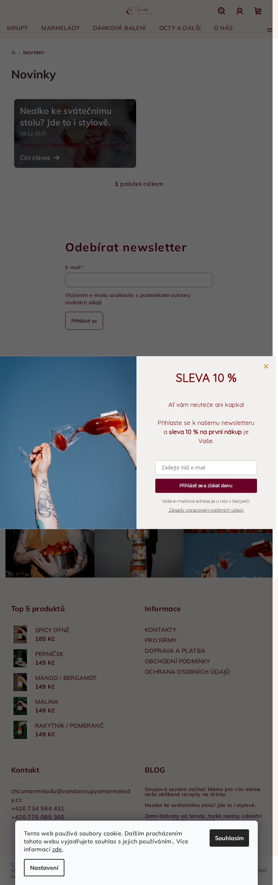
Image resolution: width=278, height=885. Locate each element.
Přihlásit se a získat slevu (206, 485)
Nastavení (44, 867)
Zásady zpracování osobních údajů (206, 509)
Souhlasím (229, 838)
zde (57, 849)
